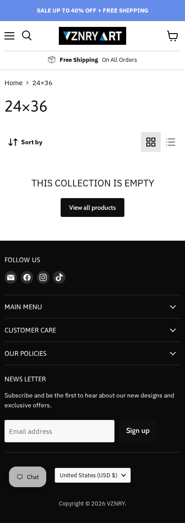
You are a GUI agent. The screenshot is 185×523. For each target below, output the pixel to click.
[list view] (171, 142)
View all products (92, 207)
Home (13, 82)
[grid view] (151, 142)
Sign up (138, 430)
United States (88, 475)
